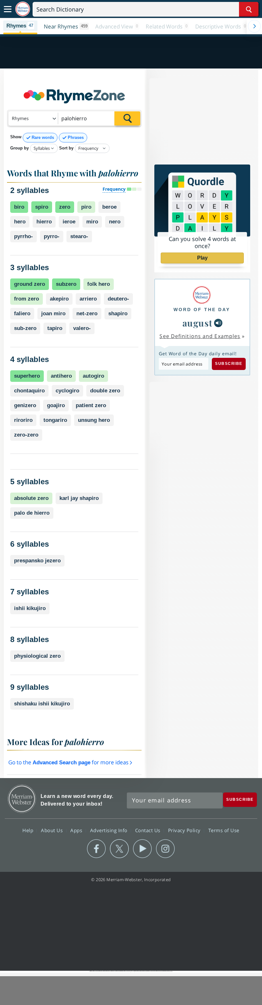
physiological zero (37, 656)
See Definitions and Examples (199, 336)
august (197, 323)
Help (28, 830)
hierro (44, 222)
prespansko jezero (37, 561)
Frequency (114, 189)
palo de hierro (32, 513)
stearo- (79, 236)
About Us (52, 830)
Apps (77, 830)
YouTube (142, 848)
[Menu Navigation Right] (254, 26)
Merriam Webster (22, 799)
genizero (25, 405)
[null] (218, 323)
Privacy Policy (185, 830)
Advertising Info (109, 830)
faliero (22, 313)
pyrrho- (23, 236)
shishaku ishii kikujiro (42, 704)
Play (202, 258)
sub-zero (25, 328)
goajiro (56, 405)
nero (114, 222)
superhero (27, 376)
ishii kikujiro (30, 608)
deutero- (118, 299)
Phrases (76, 137)
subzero (66, 284)
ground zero (29, 284)
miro (92, 222)
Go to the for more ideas (69, 762)
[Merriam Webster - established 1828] (22, 9)
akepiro (59, 299)
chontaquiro (29, 391)
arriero (88, 299)
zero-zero (26, 435)
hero (20, 222)
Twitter (119, 848)
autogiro (93, 376)
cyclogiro (67, 391)
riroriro (23, 420)
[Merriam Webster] (201, 295)
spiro (41, 207)
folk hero (98, 284)
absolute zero (31, 498)
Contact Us (148, 830)
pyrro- (51, 236)
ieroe (69, 222)
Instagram (165, 848)
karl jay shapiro (79, 498)
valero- (82, 328)
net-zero (86, 313)
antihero (61, 376)
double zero (105, 391)
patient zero (91, 405)
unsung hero (94, 420)
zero (64, 207)
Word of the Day (201, 309)
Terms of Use (223, 830)
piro (86, 207)
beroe (109, 207)
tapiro (54, 328)
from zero (26, 299)
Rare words (43, 137)
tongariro (55, 420)
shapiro (117, 313)
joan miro (53, 313)
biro (19, 207)
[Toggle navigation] (7, 9)
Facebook (96, 848)
